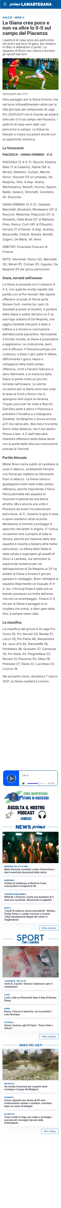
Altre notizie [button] (49, 928)
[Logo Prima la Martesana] (30, 4)
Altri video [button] (50, 1131)
